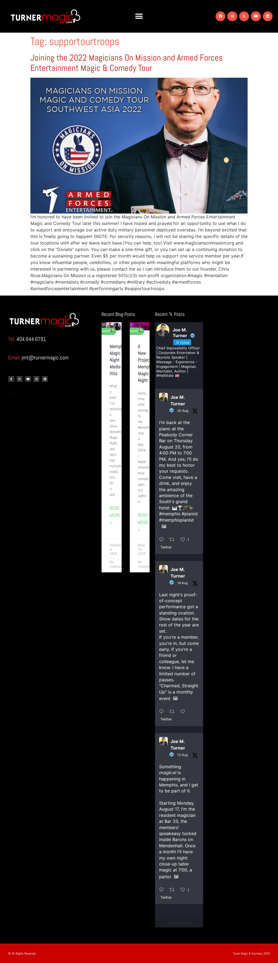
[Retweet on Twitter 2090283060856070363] (173, 540)
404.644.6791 (31, 339)
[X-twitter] (244, 16)
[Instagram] (232, 16)
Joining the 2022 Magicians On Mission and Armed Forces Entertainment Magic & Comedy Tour (126, 62)
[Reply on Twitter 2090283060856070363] (163, 540)
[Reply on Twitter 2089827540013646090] (163, 712)
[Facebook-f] (11, 379)
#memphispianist (176, 520)
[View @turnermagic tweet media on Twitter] (164, 526)
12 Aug (182, 755)
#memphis (169, 513)
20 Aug (182, 411)
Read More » (115, 515)
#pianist (190, 513)
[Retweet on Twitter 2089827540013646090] (173, 712)
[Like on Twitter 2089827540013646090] (184, 712)
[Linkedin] (268, 16)
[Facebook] (220, 16)
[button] (139, 16)
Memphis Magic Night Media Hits (118, 360)
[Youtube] (256, 16)
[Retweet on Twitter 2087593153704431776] (173, 890)
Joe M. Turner (177, 400)
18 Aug (182, 583)
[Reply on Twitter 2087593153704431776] (163, 890)
